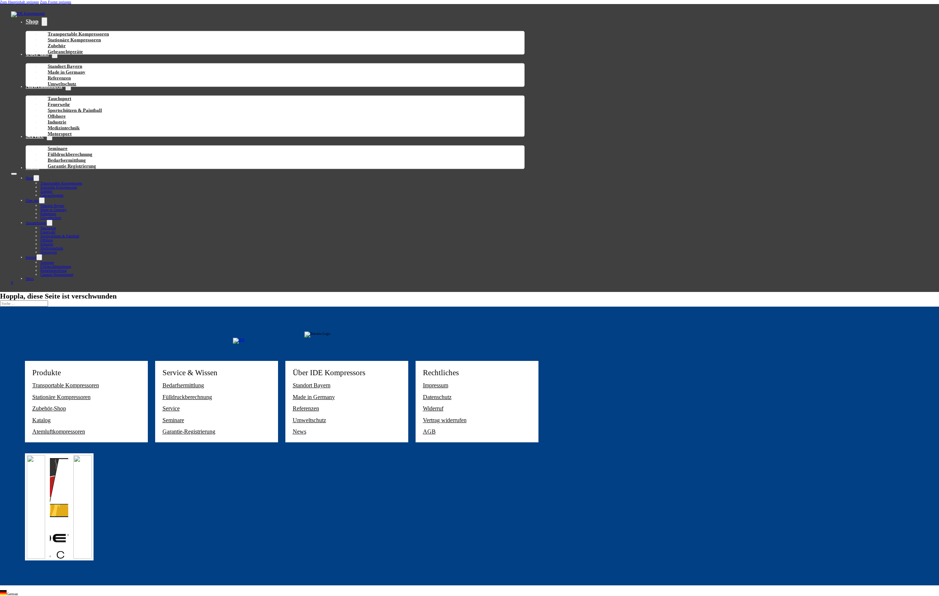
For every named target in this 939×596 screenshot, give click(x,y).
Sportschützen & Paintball (75, 110)
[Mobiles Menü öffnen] (14, 174)
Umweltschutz (62, 84)
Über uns (32, 200)
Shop (32, 21)
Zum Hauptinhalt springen (19, 2)
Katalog (41, 420)
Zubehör (46, 191)
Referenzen (48, 214)
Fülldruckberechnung (55, 266)
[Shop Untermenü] (44, 21)
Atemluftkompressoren (58, 431)
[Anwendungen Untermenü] (49, 223)
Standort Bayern (52, 206)
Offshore (46, 240)
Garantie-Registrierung (188, 431)
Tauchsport (48, 228)
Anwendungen (36, 223)
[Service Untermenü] (39, 257)
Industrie (46, 244)
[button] (469, 593)
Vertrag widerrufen (445, 420)
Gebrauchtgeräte (65, 51)
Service (31, 257)
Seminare (47, 262)
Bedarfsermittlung (53, 270)
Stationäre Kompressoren (74, 40)
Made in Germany (53, 210)
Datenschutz (437, 397)
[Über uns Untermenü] (42, 200)
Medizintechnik (51, 248)
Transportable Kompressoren (61, 183)
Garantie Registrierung (72, 166)
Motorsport (60, 133)
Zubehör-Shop (49, 408)
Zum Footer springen (55, 2)
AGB (429, 431)
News (30, 279)
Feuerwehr (47, 232)
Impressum (435, 385)
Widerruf (433, 408)
